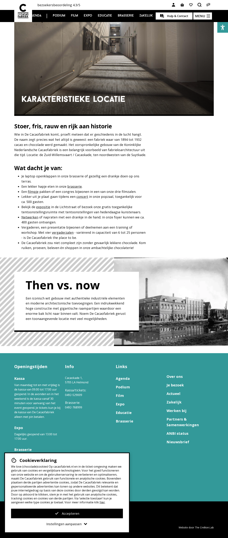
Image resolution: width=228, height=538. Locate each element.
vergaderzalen (63, 232)
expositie (43, 207)
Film (74, 15)
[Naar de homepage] (23, 11)
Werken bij (176, 410)
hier (102, 502)
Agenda (35, 15)
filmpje (33, 191)
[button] (222, 27)
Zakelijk (146, 15)
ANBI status (177, 433)
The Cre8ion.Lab (204, 527)
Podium (59, 15)
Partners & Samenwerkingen (183, 422)
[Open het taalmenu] (208, 5)
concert (82, 196)
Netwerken (29, 217)
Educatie (105, 15)
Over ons (175, 376)
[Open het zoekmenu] (199, 5)
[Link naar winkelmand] (182, 5)
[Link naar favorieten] (191, 5)
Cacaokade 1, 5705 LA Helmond (76, 380)
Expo (88, 15)
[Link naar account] (173, 5)
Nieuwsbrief (178, 442)
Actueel (173, 393)
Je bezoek (175, 385)
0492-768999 (73, 407)
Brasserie (126, 15)
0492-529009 (73, 395)
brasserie (74, 186)
